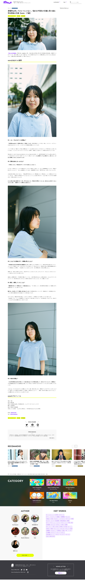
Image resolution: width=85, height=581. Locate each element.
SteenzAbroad (63, 520)
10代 (52, 518)
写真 (63, 530)
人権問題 (48, 532)
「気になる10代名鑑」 (12, 53)
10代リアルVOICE (59, 526)
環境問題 (63, 516)
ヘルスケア (62, 534)
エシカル (53, 524)
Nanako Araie (13, 412)
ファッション (64, 522)
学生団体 (23, 16)
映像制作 (48, 530)
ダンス (63, 532)
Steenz (47, 518)
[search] (70, 2)
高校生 (58, 516)
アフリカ (68, 518)
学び (63, 524)
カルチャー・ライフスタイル (59, 518)
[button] (76, 446)
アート (47, 522)
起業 (66, 524)
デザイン (58, 524)
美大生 (47, 528)
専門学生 (59, 530)
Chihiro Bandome (13, 414)
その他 (18, 16)
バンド (58, 532)
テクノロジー (48, 526)
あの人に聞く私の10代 (50, 536)
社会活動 (57, 520)
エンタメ (68, 516)
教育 (68, 520)
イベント (70, 526)
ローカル (68, 534)
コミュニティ (56, 528)
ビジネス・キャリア (50, 520)
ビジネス (62, 528)
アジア (67, 528)
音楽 (72, 518)
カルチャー (53, 530)
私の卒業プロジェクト (50, 534)
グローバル (62, 514)
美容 (52, 528)
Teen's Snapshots (14, 8)
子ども (57, 534)
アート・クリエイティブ (50, 516)
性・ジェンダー (69, 530)
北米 (71, 528)
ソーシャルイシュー (12, 16)
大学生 (56, 514)
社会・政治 (70, 522)
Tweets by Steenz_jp (64, 8)
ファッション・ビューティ (55, 522)
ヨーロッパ (53, 532)
